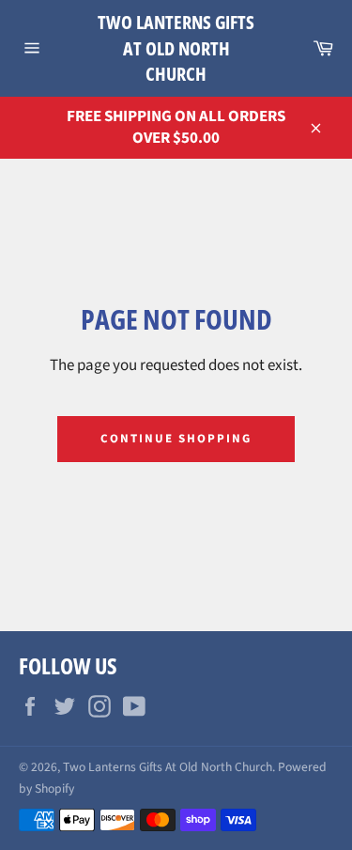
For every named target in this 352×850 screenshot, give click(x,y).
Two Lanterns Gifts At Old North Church (176, 47)
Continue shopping (175, 438)
